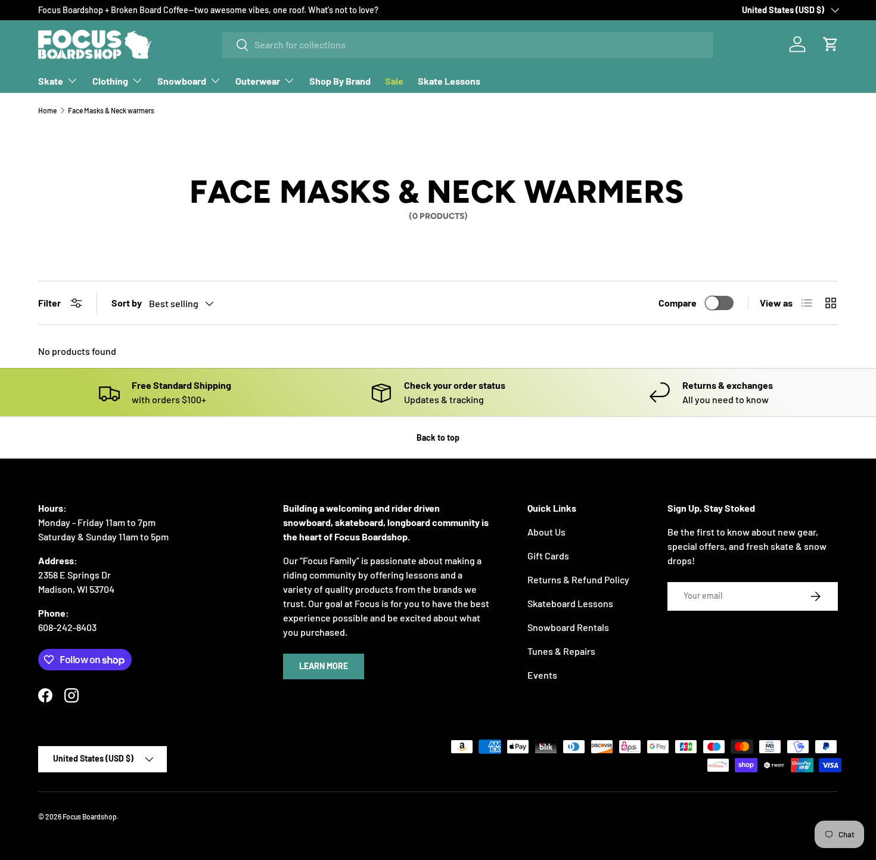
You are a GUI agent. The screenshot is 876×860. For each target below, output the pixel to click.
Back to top (438, 437)
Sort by (126, 302)
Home (47, 110)
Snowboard (181, 80)
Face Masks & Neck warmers (111, 110)
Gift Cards (548, 555)
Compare (677, 302)
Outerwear (257, 80)
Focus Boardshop (90, 816)
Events (542, 674)
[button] (831, 44)
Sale (394, 80)
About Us (546, 531)
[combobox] (467, 44)
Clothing (110, 80)
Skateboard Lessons (570, 603)
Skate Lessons (449, 80)
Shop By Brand (340, 80)
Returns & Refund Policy (578, 579)
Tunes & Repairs (561, 651)
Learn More (323, 666)
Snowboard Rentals (568, 627)
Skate (50, 80)
